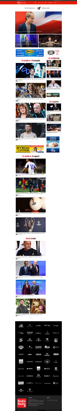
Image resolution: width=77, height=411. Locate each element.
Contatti (53, 410)
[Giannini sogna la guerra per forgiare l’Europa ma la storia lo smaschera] (26, 40)
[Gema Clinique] (47, 340)
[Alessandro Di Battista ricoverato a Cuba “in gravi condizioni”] (31, 130)
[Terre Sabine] (56, 383)
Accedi (17, 0)
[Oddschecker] (38, 361)
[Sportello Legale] (38, 383)
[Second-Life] (47, 376)
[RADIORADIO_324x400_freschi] (52, 153)
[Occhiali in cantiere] (30, 361)
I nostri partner (50, 2)
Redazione (19, 215)
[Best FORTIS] (56, 325)
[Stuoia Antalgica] (47, 383)
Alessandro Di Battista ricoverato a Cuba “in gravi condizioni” (27, 138)
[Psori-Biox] (38, 368)
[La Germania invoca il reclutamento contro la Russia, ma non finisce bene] (31, 268)
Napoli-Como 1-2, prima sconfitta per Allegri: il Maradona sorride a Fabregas (30, 174)
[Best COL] (38, 325)
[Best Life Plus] (21, 332)
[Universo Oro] (21, 390)
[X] (58, 0)
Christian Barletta (19, 175)
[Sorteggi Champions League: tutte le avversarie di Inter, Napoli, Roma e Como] (31, 224)
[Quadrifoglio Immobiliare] (47, 368)
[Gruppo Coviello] (30, 347)
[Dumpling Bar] (56, 332)
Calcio (16, 195)
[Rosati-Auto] (30, 376)
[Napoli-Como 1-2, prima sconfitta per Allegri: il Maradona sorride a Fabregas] (31, 166)
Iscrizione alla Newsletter (57, 410)
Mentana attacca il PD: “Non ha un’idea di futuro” (25, 295)
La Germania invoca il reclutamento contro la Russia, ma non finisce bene (29, 276)
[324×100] (52, 97)
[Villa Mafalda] (30, 390)
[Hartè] (38, 347)
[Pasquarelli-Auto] (21, 368)
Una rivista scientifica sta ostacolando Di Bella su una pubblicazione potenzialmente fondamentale (54, 88)
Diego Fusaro (19, 315)
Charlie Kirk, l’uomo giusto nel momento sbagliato (54, 78)
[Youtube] (59, 0)
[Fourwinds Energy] (38, 340)
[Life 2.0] (21, 354)
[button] (59, 2)
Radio (35, 2)
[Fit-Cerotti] (21, 340)
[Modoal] (47, 354)
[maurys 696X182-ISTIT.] (30, 57)
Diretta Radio (20, 0)
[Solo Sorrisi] (56, 376)
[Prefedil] (30, 368)
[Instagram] (55, 0)
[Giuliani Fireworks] (56, 340)
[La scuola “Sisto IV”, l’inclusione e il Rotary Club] (54, 117)
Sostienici (55, 2)
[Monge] (56, 354)
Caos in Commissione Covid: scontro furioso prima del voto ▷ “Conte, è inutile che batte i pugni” (54, 68)
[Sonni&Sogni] (30, 383)
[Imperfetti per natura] (56, 347)
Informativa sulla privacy (48, 410)
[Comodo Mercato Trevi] (30, 332)
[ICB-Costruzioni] (47, 347)
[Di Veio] (47, 332)
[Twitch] (56, 0)
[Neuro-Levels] (21, 361)
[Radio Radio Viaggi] (56, 368)
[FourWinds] (30, 340)
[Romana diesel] (21, 376)
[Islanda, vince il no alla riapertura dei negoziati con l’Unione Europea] (38, 22)
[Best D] (47, 325)
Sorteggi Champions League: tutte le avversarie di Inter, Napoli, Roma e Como (30, 233)
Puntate (45, 2)
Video (16, 315)
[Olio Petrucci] (56, 361)
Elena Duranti (17, 32)
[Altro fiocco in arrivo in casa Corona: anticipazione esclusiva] (54, 107)
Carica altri (30, 141)
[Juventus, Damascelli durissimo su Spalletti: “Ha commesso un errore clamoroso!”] (31, 248)
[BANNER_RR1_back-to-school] (30, 153)
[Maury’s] (38, 354)
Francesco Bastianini (20, 195)
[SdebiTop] (38, 376)
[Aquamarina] (30, 325)
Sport (42, 2)
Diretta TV (24, 0)
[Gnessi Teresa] (21, 347)
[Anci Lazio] (21, 325)
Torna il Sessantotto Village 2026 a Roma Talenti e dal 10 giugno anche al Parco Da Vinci (54, 132)
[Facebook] (54, 0)
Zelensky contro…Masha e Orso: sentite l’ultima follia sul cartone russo (29, 314)
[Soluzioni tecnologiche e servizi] (21, 383)
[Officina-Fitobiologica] (47, 361)
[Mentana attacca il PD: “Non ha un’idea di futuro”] (31, 287)
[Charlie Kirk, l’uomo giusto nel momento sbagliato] (54, 74)
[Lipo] (30, 354)
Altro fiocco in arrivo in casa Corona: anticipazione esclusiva (54, 112)
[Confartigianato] (38, 332)
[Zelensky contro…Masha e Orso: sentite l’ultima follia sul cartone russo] (31, 306)
